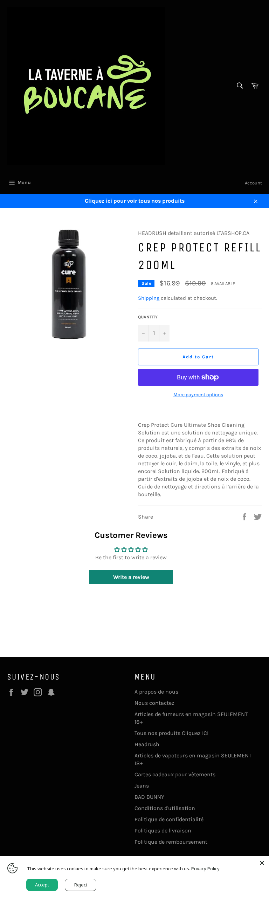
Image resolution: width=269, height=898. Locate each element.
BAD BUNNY (149, 797)
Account (253, 182)
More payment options (198, 395)
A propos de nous (156, 691)
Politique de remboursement (170, 841)
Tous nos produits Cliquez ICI (171, 733)
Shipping (148, 298)
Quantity (148, 317)
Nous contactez (154, 703)
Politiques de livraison (162, 830)
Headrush (146, 744)
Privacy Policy (205, 868)
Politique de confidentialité (169, 819)
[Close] (261, 862)
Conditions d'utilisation (164, 808)
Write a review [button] (131, 577)
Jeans (141, 785)
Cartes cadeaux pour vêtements (174, 774)
